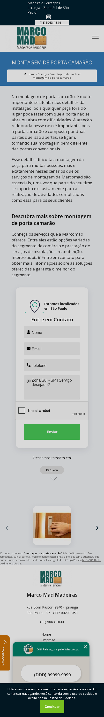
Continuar (52, 707)
